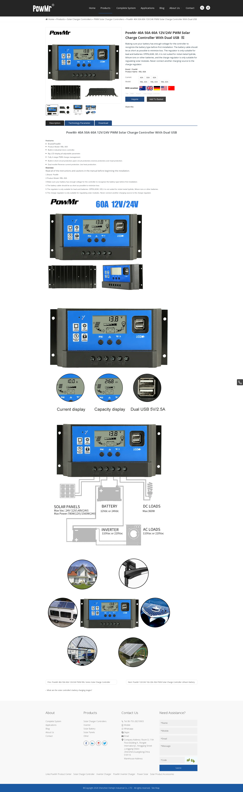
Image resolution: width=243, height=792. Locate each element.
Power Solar (142, 774)
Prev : (78, 682)
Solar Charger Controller (151, 94)
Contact (49, 736)
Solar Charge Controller (84, 774)
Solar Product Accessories (162, 774)
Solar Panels (89, 732)
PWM (132, 94)
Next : (161, 682)
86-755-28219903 (136, 721)
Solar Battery (89, 728)
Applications (51, 725)
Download (103, 123)
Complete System (53, 721)
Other (86, 736)
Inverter (87, 725)
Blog (48, 728)
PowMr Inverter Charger (124, 774)
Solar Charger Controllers (95, 721)
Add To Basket (156, 99)
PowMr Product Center (61, 774)
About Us (50, 732)
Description (54, 123)
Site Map (155, 788)
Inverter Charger (103, 774)
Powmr (138, 94)
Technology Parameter (79, 123)
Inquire (134, 99)
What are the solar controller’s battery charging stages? (69, 690)
